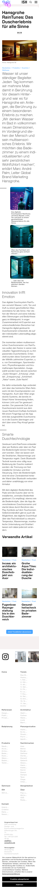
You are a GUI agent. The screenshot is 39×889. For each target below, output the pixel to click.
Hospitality (6, 713)
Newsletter (6, 814)
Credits (5, 809)
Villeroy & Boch (25, 782)
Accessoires (6, 748)
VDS (22, 797)
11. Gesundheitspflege (25, 703)
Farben (23, 715)
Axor (22, 746)
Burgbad (24, 751)
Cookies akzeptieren (19, 879)
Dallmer (23, 753)
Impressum (6, 807)
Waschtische (6, 758)
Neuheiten (6, 68)
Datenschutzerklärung (11, 874)
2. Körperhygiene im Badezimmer (25, 682)
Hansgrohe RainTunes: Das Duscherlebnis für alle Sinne (17, 19)
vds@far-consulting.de (9, 842)
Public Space (6, 715)
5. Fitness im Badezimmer (25, 689)
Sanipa (23, 774)
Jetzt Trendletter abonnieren (19, 632)
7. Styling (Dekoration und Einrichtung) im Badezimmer (25, 694)
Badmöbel (6, 760)
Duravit (23, 758)
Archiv (23, 706)
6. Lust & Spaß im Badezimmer (25, 691)
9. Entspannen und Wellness (25, 698)
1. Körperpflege (25, 680)
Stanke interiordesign (25, 734)
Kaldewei (24, 767)
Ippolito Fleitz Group (25, 739)
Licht (22, 720)
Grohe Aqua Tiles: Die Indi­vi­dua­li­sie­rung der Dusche (29, 570)
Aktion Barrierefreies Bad (25, 795)
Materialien (25, 718)
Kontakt (5, 804)
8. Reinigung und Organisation (25, 696)
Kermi (23, 770)
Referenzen (7, 710)
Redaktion (25, 800)
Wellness (5, 70)
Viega (22, 779)
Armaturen (6, 751)
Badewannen (6, 753)
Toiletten (6, 763)
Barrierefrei (25, 722)
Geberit (23, 760)
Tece (22, 777)
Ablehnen (19, 884)
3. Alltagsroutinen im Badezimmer (25, 684)
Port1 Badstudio (25, 736)
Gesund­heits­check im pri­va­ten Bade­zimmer (29, 610)
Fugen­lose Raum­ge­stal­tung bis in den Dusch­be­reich (9, 612)
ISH (3, 790)
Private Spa (6, 718)
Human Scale (25, 677)
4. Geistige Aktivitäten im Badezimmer (25, 687)
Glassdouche (25, 763)
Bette (23, 748)
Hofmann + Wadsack (25, 729)
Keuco (23, 772)
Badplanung (7, 726)
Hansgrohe (25, 765)
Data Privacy (6, 812)
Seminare (6, 786)
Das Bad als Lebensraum (25, 675)
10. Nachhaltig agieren (25, 701)
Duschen (25, 68)
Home (4, 672)
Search (30, 2)
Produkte (16, 68)
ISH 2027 (6, 793)
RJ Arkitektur (25, 732)
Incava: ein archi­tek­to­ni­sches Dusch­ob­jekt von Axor (9, 570)
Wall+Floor (25, 713)
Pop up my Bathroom (25, 793)
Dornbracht (25, 756)
